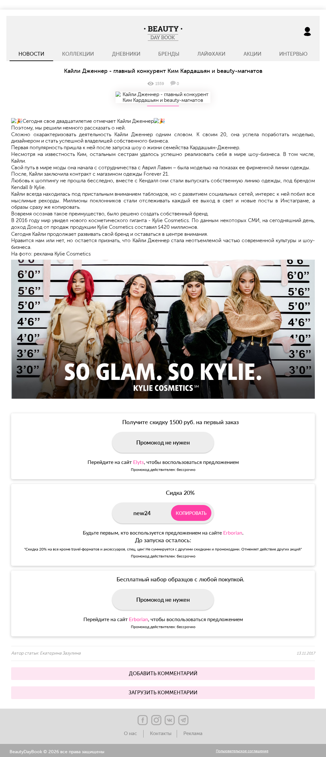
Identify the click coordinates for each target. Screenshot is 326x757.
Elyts (138, 462)
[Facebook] (143, 720)
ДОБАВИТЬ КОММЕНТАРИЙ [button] (163, 673)
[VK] (170, 720)
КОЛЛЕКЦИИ (78, 54)
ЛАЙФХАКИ (211, 54)
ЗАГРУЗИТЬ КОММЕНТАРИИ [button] (163, 693)
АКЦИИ (252, 54)
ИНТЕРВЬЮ (293, 54)
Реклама (192, 733)
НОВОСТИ (31, 54)
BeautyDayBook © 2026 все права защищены (57, 752)
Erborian (232, 532)
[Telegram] (183, 720)
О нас (131, 733)
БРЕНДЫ (169, 54)
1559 (159, 83)
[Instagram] (156, 720)
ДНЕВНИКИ (126, 54)
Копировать (191, 513)
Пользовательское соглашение (242, 751)
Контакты (161, 733)
